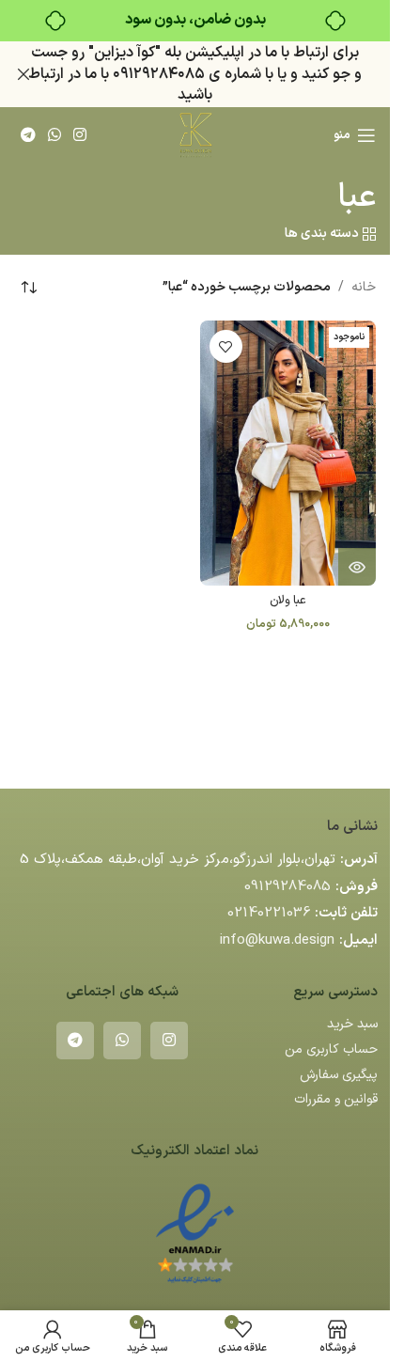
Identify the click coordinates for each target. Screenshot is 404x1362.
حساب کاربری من (331, 1049)
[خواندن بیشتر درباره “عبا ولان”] (357, 567)
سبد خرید (352, 1024)
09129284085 (287, 887)
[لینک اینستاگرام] (80, 135)
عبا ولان (288, 600)
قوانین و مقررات (336, 1099)
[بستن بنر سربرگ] (23, 74)
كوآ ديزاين (124, 52)
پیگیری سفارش (339, 1075)
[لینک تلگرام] (27, 135)
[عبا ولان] (288, 453)
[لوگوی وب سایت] (194, 135)
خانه (363, 287)
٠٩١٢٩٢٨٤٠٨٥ (159, 74)
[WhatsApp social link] (54, 135)
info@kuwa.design (277, 940)
